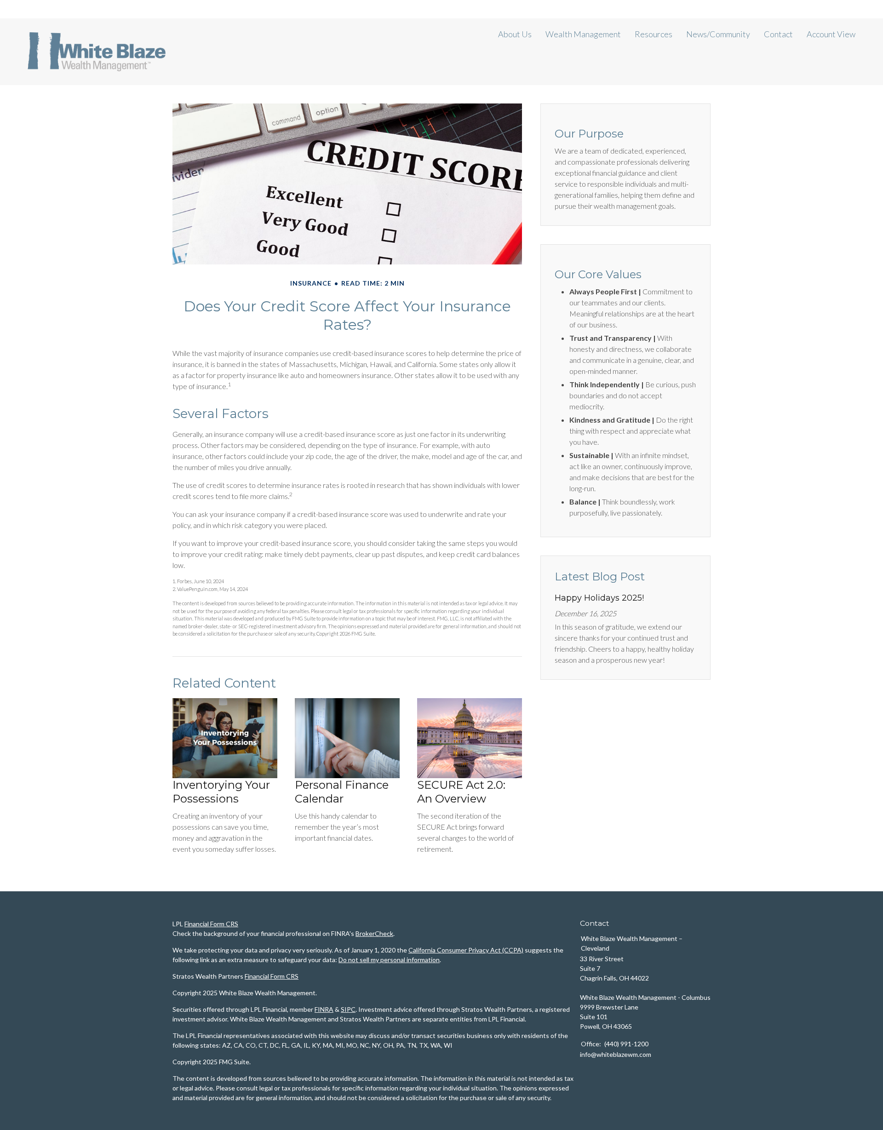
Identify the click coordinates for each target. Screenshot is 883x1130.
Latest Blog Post (600, 576)
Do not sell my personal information (389, 960)
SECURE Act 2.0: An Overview (461, 791)
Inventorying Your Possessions (221, 791)
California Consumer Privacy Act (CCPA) (465, 950)
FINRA (324, 1009)
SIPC (348, 1009)
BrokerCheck (374, 933)
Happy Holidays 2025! (599, 598)
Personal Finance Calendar (342, 791)
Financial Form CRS (211, 924)
